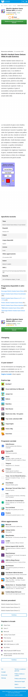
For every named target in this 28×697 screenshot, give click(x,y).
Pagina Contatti (6, 374)
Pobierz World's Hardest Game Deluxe (12, 302)
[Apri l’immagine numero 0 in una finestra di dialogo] (8, 175)
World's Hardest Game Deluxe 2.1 (10, 610)
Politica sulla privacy (20, 678)
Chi (2, 669)
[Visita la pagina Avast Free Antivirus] (14, 17)
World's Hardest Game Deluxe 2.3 (10, 604)
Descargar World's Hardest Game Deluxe (12, 291)
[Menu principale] (26, 1)
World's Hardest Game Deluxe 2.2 (10, 607)
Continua (14, 615)
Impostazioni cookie (20, 687)
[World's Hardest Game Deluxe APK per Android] (3, 11)
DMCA (16, 684)
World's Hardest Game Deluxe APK (14, 320)
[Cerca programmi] (23, 1)
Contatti (3, 672)
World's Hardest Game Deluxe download (12, 305)
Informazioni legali (20, 681)
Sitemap (3, 678)
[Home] (1, 5)
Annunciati (4, 675)
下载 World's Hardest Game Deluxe (11, 308)
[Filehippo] (5, 1)
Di (11, 12)
